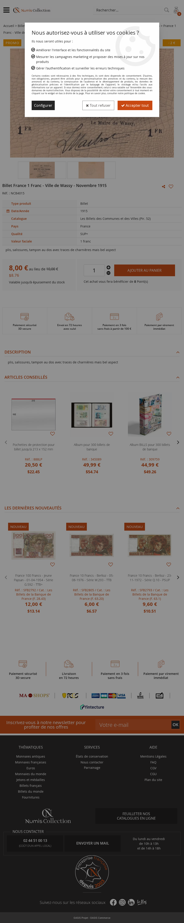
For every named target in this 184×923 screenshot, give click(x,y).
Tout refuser (100, 105)
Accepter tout (137, 105)
